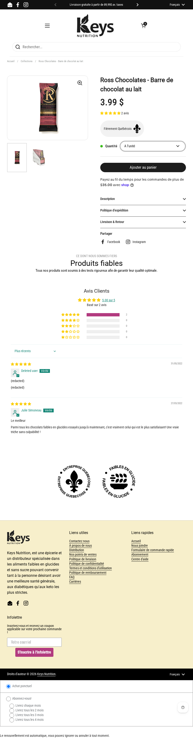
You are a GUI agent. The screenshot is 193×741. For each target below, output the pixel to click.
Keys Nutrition (46, 674)
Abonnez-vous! (21, 698)
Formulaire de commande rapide (152, 550)
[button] (143, 25)
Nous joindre (139, 545)
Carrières (75, 581)
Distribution (76, 550)
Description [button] (107, 199)
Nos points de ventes (82, 554)
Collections (26, 61)
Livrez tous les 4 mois (29, 719)
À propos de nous (80, 545)
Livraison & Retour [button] (112, 222)
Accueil (11, 61)
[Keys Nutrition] (95, 25)
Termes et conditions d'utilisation (90, 568)
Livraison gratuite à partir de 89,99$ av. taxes (96, 4)
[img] (21, 364)
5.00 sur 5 (108, 300)
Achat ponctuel (22, 686)
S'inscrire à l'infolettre (34, 652)
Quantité (111, 146)
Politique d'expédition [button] (114, 210)
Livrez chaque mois (28, 705)
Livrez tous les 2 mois (29, 710)
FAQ (71, 577)
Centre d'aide (140, 559)
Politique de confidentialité (86, 564)
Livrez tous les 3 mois (29, 715)
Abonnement (139, 554)
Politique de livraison (82, 559)
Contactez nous (79, 541)
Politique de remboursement (87, 572)
